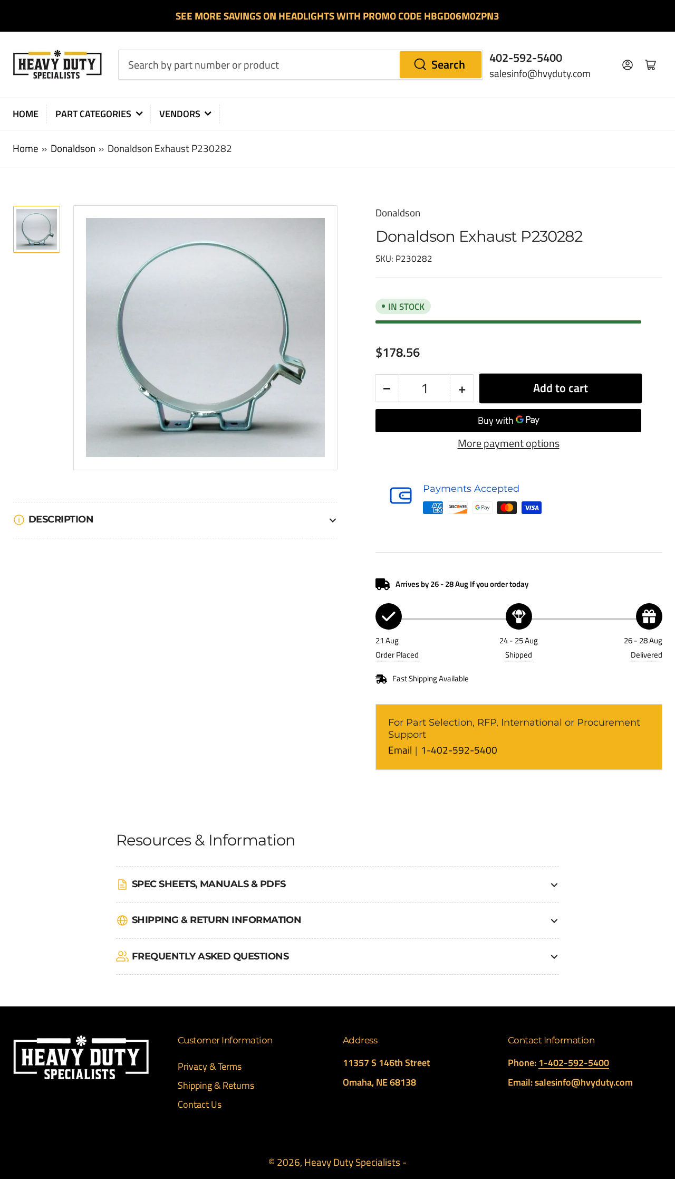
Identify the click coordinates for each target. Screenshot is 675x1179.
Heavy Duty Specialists (352, 1162)
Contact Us (199, 1104)
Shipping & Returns (216, 1085)
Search (448, 64)
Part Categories (93, 114)
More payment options (509, 443)
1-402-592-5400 (459, 750)
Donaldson (73, 148)
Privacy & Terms (210, 1066)
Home (25, 114)
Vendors (179, 114)
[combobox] (300, 64)
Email (401, 750)
